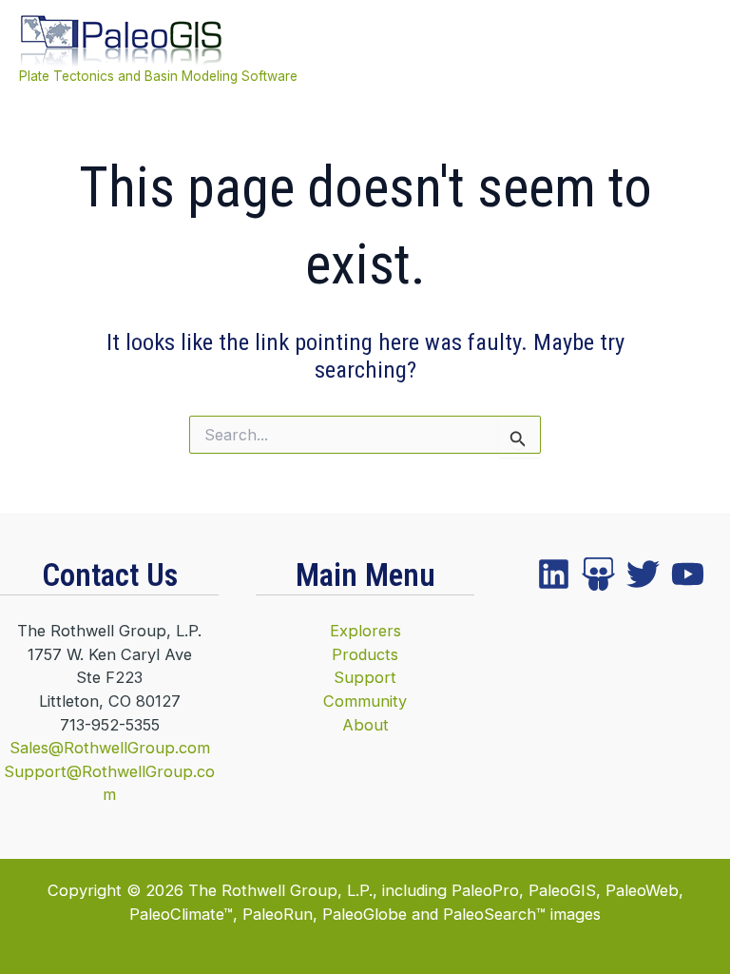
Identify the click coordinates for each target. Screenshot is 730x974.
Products (365, 654)
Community (365, 701)
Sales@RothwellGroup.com (110, 747)
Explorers (365, 630)
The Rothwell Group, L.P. (280, 890)
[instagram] (643, 574)
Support (365, 677)
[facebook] (553, 574)
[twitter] (598, 574)
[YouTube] (687, 574)
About (365, 724)
